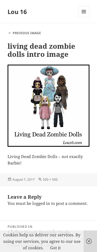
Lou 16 (17, 12)
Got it (55, 247)
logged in (41, 203)
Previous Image (27, 33)
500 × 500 (50, 179)
